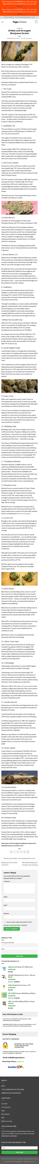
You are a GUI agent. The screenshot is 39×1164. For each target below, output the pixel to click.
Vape (3, 1110)
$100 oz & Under (6, 1121)
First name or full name (7, 942)
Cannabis (19, 28)
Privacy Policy (5, 1159)
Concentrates (6, 1107)
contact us (20, 1061)
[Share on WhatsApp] (11, 851)
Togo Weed (28, 38)
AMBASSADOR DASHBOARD (11, 1093)
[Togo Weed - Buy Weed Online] (19, 22)
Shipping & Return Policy (30, 1159)
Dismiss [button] (19, 6)
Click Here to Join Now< (9, 1136)
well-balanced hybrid (27, 686)
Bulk (2, 1118)
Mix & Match (5, 1114)
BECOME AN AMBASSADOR (22, 17)
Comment (7, 881)
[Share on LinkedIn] (27, 851)
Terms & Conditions (16, 1159)
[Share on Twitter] (17, 851)
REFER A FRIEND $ (9, 17)
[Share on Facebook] (14, 851)
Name (6, 897)
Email (6, 905)
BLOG (33, 17)
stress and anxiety (24, 513)
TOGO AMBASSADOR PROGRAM (12, 1089)
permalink (32, 858)
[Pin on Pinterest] (24, 851)
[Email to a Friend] (21, 851)
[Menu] (2, 22)
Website (6, 913)
